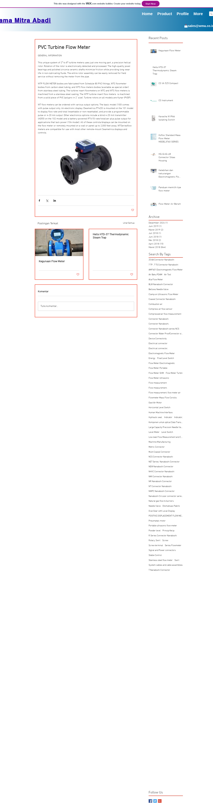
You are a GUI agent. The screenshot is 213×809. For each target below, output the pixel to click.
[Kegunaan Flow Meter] (59, 242)
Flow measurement (158, 383)
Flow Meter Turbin (174, 373)
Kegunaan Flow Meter (52, 261)
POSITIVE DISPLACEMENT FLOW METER (166, 516)
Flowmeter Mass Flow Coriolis (163, 397)
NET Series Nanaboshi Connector (164, 462)
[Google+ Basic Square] (160, 801)
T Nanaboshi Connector (159, 570)
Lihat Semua (128, 223)
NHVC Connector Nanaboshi (161, 471)
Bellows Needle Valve (158, 289)
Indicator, (178, 417)
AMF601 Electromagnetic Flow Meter (166, 270)
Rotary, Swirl (154, 540)
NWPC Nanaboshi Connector (162, 491)
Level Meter (154, 432)
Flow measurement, (158, 388)
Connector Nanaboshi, (159, 324)
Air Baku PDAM (155, 274)
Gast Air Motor (155, 402)
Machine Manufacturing (159, 442)
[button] (182, 13)
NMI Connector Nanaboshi (161, 476)
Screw (165, 540)
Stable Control (155, 555)
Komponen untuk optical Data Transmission (166, 422)
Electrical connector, (158, 348)
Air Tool (167, 274)
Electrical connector (158, 343)
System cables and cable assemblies (166, 565)
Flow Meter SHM (156, 373)
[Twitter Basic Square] (155, 801)
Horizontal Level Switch (159, 407)
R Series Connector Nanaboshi (163, 535)
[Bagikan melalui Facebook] (39, 200)
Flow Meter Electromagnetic (162, 363)
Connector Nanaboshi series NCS (164, 329)
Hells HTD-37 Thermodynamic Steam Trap (111, 236)
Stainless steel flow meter (161, 560)
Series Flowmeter (173, 545)
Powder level (155, 530)
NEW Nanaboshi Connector (161, 466)
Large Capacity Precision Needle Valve (166, 427)
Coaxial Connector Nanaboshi (162, 299)
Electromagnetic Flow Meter (162, 353)
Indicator (168, 417)
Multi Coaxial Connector (159, 452)
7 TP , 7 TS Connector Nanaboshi (163, 265)
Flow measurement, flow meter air (165, 392)
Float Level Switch (165, 358)
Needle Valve (155, 506)
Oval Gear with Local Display (162, 511)
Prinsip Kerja (168, 530)
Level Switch (167, 432)
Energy (152, 358)
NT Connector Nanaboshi (160, 486)
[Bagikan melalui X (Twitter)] (47, 200)
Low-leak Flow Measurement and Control (166, 437)
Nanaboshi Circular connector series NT (166, 496)
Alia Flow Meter (156, 279)
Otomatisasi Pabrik (171, 506)
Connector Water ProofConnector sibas (166, 333)
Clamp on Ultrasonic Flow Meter (163, 294)
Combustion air (155, 304)
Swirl (176, 560)
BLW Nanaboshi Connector (161, 284)
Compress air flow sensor (160, 309)
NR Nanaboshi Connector (160, 481)
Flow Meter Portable (158, 368)
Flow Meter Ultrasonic (159, 378)
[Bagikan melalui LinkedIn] (54, 200)
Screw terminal (156, 545)
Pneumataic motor (157, 521)
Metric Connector (157, 447)
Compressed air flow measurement (165, 314)
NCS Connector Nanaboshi (161, 457)
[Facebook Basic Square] (150, 801)
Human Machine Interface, (161, 412)
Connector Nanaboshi (159, 319)
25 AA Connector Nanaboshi (161, 260)
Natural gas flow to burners (161, 501)
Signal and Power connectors (162, 550)
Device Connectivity (158, 338)
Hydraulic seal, (155, 417)
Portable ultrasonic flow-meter (163, 525)
